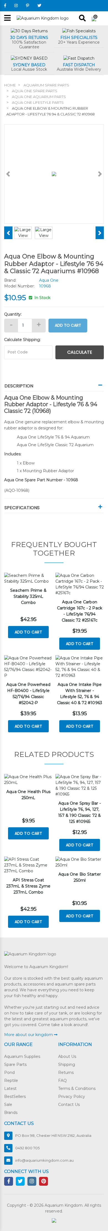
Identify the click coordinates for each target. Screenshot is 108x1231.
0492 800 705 (27, 1148)
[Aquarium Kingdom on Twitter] (39, 5)
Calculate (79, 352)
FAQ (62, 1080)
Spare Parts (15, 1064)
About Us (67, 1056)
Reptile (11, 1080)
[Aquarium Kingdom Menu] (7, 18)
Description (18, 386)
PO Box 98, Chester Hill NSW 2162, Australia (53, 1135)
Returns (66, 1072)
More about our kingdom (29, 1034)
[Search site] (82, 18)
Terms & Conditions (77, 1088)
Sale (8, 1104)
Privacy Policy (71, 1096)
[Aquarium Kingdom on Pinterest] (27, 5)
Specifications (22, 507)
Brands (10, 1112)
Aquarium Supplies (22, 1056)
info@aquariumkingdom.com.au (44, 1160)
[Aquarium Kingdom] (43, 17)
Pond (9, 1072)
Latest (10, 1088)
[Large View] (22, 232)
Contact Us (69, 1104)
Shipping (66, 1064)
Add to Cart (68, 325)
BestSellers (15, 1096)
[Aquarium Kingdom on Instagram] (16, 5)
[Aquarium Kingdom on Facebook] (5, 5)
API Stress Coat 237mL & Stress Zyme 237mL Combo (28, 886)
